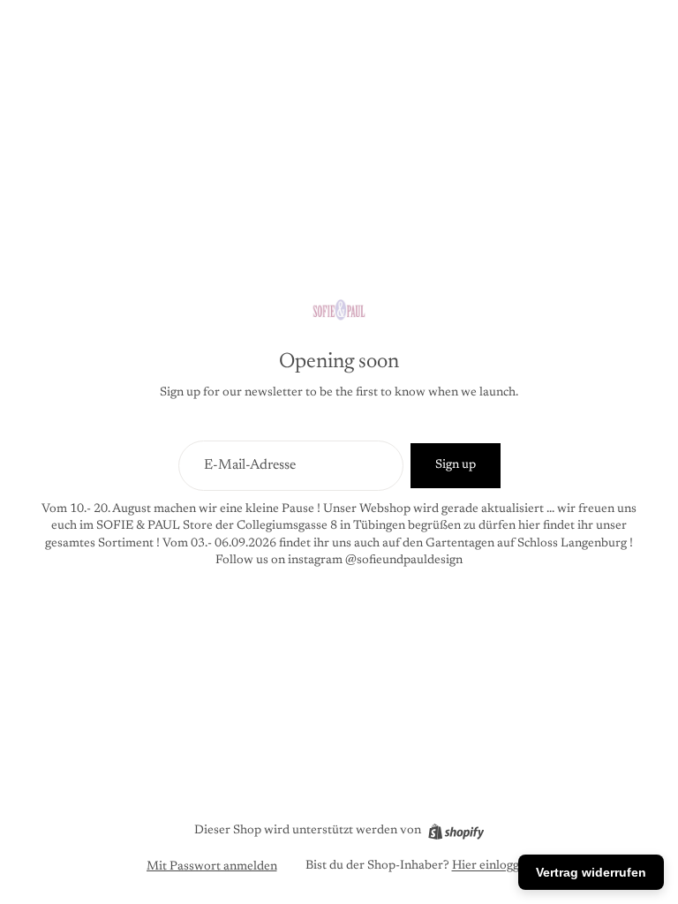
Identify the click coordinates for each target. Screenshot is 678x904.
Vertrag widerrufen (591, 872)
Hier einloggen (492, 866)
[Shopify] (456, 832)
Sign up (455, 465)
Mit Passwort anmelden (212, 867)
